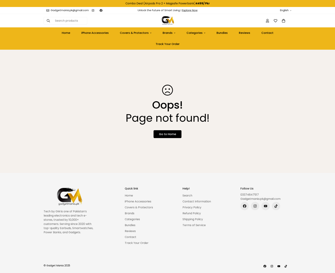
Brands (168, 33)
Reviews (244, 33)
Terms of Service (194, 225)
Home (66, 33)
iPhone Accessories (95, 33)
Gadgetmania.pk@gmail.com (260, 199)
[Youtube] (265, 206)
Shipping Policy (193, 219)
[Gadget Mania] (167, 20)
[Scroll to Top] (328, 254)
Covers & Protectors (134, 33)
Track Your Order (168, 44)
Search (187, 196)
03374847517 (249, 195)
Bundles (222, 33)
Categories (195, 33)
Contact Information (197, 201)
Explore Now (190, 10)
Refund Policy (192, 213)
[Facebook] (101, 10)
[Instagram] (93, 10)
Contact (267, 33)
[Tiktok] (276, 206)
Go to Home (167, 134)
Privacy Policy (192, 207)
